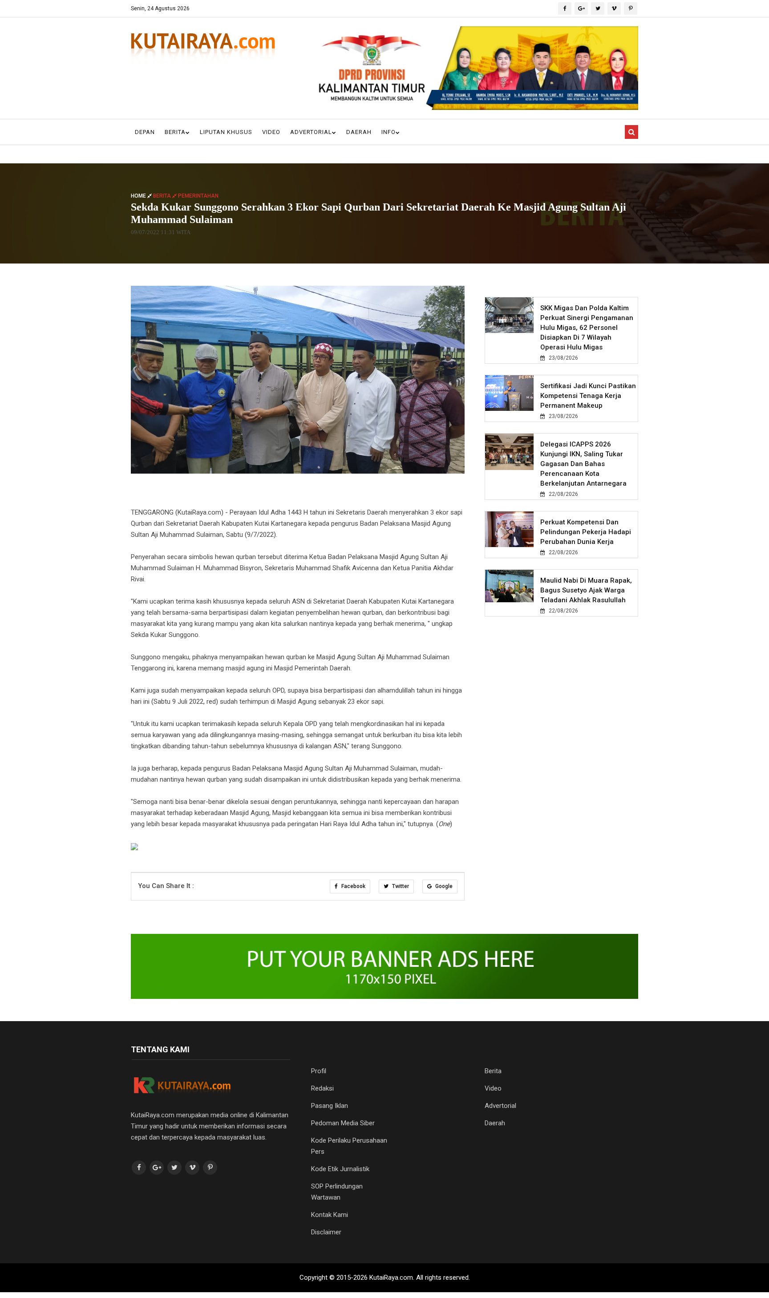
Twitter (400, 886)
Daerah (359, 132)
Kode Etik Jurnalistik (340, 1169)
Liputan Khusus (226, 132)
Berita (175, 132)
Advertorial (311, 132)
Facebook (352, 886)
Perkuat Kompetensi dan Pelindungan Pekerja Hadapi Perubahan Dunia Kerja (585, 532)
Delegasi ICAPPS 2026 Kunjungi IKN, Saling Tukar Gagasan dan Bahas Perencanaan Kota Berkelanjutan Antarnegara (583, 463)
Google (443, 886)
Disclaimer (326, 1232)
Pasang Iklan (329, 1106)
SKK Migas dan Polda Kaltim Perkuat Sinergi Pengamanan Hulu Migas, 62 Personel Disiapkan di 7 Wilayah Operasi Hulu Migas (586, 327)
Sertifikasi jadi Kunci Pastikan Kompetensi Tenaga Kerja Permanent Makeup (588, 396)
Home (139, 195)
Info (388, 132)
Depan (145, 132)
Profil (318, 1071)
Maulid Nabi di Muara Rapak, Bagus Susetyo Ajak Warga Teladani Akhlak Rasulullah (586, 590)
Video (271, 132)
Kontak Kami (329, 1215)
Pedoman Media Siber (343, 1123)
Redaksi (322, 1088)
